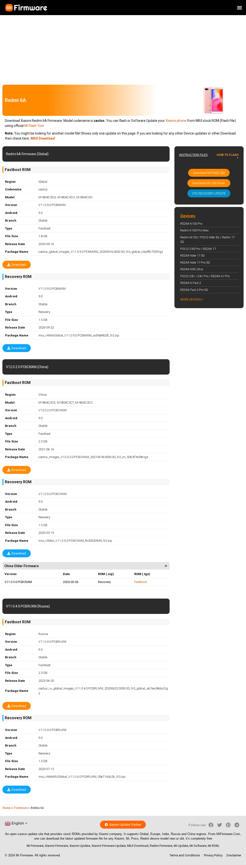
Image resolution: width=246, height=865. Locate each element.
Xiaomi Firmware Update (109, 845)
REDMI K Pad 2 (190, 283)
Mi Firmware (35, 845)
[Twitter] (219, 825)
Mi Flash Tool (34, 126)
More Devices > (191, 299)
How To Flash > (228, 156)
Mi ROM (213, 845)
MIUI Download (137, 845)
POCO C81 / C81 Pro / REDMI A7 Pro (205, 276)
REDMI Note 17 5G (192, 255)
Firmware (20, 808)
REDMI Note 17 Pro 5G (195, 262)
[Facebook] (211, 825)
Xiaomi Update (79, 845)
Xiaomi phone (176, 121)
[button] (240, 8)
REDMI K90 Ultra (191, 269)
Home (6, 808)
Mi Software (198, 845)
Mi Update (181, 845)
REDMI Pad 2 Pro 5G (194, 290)
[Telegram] (237, 825)
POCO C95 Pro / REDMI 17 (198, 249)
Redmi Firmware (161, 845)
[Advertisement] (123, 48)
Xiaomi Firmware (56, 845)
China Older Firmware (21, 566)
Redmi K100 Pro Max (194, 230)
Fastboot (140, 582)
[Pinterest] (228, 825)
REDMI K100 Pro (191, 223)
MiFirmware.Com (228, 834)
